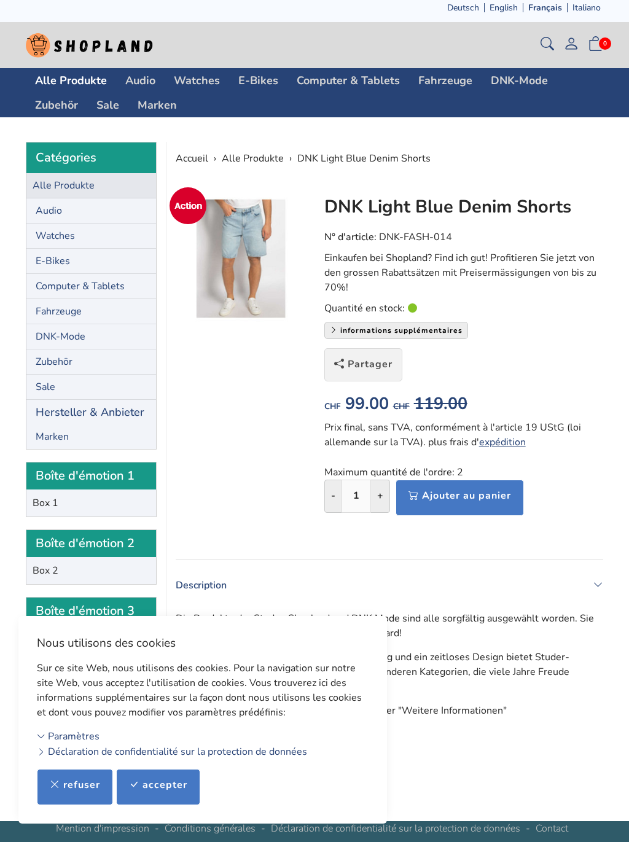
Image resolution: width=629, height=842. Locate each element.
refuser (81, 785)
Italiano (586, 7)
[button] (547, 45)
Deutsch (463, 7)
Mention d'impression (102, 828)
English (504, 7)
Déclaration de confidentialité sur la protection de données (176, 751)
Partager (370, 364)
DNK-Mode (519, 80)
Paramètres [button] (72, 736)
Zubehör (56, 105)
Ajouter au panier (466, 495)
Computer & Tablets (348, 80)
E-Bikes (258, 80)
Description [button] (201, 585)
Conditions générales (210, 828)
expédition (502, 442)
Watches (197, 80)
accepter (165, 785)
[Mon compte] (571, 45)
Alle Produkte (71, 80)
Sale (107, 105)
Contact (552, 828)
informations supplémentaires (400, 330)
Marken (157, 105)
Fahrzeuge (445, 80)
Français (545, 7)
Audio (140, 80)
